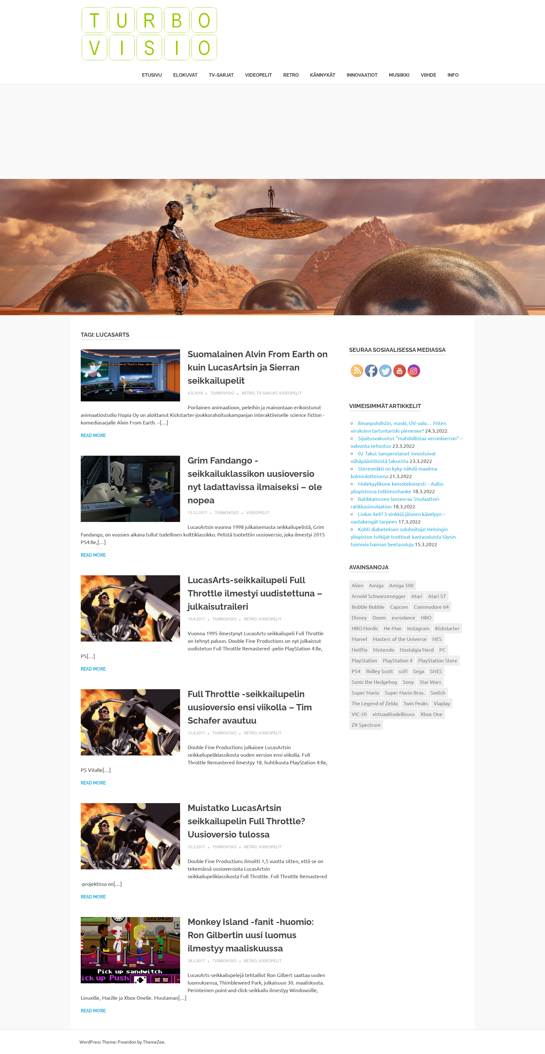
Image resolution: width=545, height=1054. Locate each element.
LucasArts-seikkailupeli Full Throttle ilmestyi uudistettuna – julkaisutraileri (255, 593)
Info (453, 75)
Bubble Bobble (368, 606)
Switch (438, 692)
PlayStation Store (437, 660)
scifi (403, 671)
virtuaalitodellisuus (393, 714)
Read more (93, 435)
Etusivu (152, 75)
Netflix (359, 649)
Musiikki (399, 75)
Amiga (376, 585)
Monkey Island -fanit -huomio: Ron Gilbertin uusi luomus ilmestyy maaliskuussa (251, 935)
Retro (291, 75)
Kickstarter (447, 628)
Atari (416, 596)
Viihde (428, 75)
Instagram (418, 628)
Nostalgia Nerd (417, 649)
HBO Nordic (365, 628)
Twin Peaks (415, 703)
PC (442, 649)
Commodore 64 (431, 606)
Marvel (359, 639)
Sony (408, 681)
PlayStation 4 (398, 660)
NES (437, 639)
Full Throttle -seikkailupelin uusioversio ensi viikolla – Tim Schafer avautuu (250, 707)
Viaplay (442, 703)
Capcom (399, 606)
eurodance (403, 617)
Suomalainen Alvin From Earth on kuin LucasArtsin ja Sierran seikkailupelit (258, 367)
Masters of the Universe (400, 639)
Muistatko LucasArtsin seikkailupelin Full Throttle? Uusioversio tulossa (246, 821)
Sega (418, 671)
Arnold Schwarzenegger (379, 596)
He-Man (392, 628)
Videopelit (258, 75)
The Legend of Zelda (375, 703)
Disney (359, 617)
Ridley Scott (379, 671)
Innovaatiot (362, 75)
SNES (436, 671)
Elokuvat (185, 75)
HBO (426, 617)
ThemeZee (153, 1042)
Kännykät (322, 75)
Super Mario (365, 692)
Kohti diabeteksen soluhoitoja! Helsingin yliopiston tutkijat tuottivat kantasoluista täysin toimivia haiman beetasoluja (403, 536)
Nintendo (383, 649)
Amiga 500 (401, 585)
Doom (379, 617)
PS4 (356, 671)
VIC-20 (359, 714)
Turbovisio (222, 392)
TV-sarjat (221, 75)
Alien (357, 585)
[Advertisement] (272, 131)
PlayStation (364, 660)
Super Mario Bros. (405, 692)
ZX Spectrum (366, 724)
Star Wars (430, 681)
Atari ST (437, 596)
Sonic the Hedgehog (374, 681)
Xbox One (431, 714)
